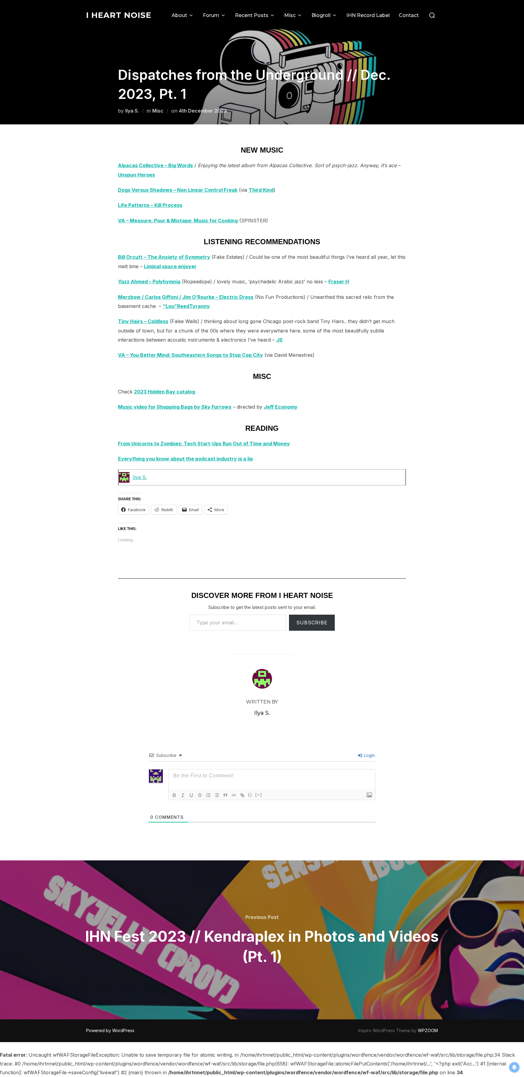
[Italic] (183, 795)
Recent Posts (251, 15)
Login (369, 755)
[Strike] (200, 795)
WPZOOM (428, 1030)
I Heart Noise (118, 15)
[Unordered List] (217, 795)
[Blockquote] (225, 795)
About (179, 15)
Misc (290, 15)
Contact (409, 15)
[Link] (242, 795)
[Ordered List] (208, 795)
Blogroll (321, 15)
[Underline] (191, 795)
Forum (211, 15)
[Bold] (174, 795)
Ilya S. (132, 111)
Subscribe (312, 623)
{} (250, 794)
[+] (258, 794)
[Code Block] (234, 795)
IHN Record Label (368, 15)
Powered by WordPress (110, 1030)
